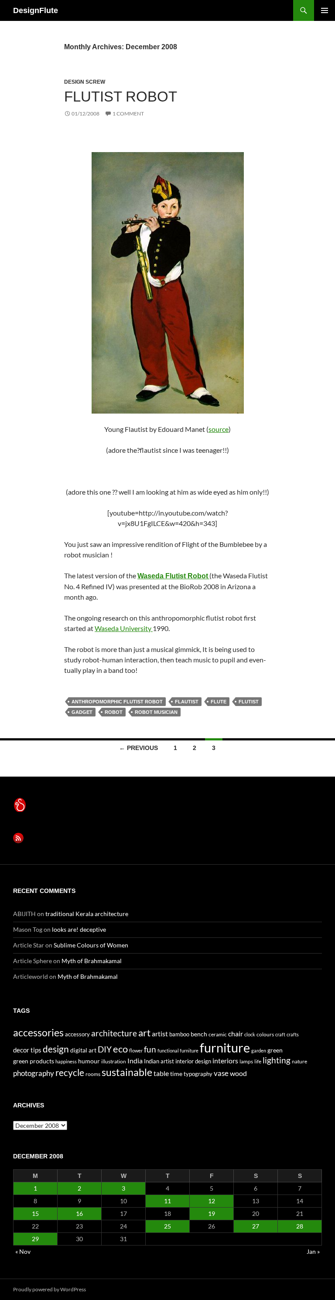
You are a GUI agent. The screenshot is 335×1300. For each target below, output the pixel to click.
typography (198, 1073)
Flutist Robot (120, 96)
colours (265, 1034)
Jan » (313, 1251)
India (135, 1060)
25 (167, 1226)
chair (235, 1033)
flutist (249, 701)
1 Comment (128, 113)
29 (35, 1238)
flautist (186, 701)
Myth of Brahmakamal (92, 960)
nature (299, 1061)
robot (114, 712)
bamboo (179, 1034)
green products (33, 1061)
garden (258, 1050)
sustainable (127, 1072)
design (56, 1048)
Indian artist (159, 1061)
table (161, 1073)
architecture (114, 1033)
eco (120, 1049)
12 (211, 1201)
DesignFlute (35, 10)
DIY (105, 1049)
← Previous (138, 747)
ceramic (218, 1034)
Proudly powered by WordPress (49, 1289)
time (176, 1073)
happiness (66, 1061)
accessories (38, 1032)
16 (79, 1213)
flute (218, 701)
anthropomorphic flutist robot (117, 701)
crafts (293, 1034)
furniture (225, 1047)
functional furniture (177, 1050)
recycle (69, 1072)
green (275, 1050)
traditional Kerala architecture (86, 913)
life (257, 1061)
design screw (84, 82)
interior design (193, 1061)
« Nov (23, 1251)
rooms (92, 1074)
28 (299, 1226)
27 (255, 1226)
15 (35, 1213)
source (219, 429)
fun (150, 1049)
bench (199, 1034)
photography (33, 1073)
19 (211, 1213)
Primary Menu (324, 10)
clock (249, 1034)
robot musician (156, 712)
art (144, 1033)
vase (221, 1073)
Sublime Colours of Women (91, 945)
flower (136, 1050)
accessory (77, 1034)
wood (238, 1073)
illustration (113, 1061)
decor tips (27, 1050)
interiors (225, 1060)
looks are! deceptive (79, 929)
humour (89, 1061)
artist (160, 1033)
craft (280, 1034)
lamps (246, 1061)
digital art (83, 1050)
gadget (82, 712)
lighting (277, 1060)
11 (167, 1201)
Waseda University (124, 628)
